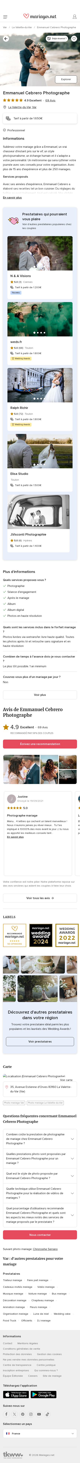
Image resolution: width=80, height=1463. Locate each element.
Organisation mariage (15, 1313)
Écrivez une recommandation (40, 744)
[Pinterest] (22, 1414)
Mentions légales (27, 1343)
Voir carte (66, 1080)
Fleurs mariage (38, 1307)
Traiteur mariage (12, 1280)
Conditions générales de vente (21, 1348)
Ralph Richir (19, 408)
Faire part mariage (37, 1280)
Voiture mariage (37, 1293)
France (16, 1433)
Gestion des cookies (49, 1354)
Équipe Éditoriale (13, 1375)
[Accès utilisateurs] (75, 17)
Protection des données (17, 1354)
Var (5, 27)
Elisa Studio (19, 474)
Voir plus (40, 695)
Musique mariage (13, 1293)
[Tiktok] (47, 1414)
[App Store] (16, 1397)
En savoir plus (12, 198)
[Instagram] (31, 1414)
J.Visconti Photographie (28, 534)
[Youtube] (39, 1414)
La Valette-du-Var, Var (22, 107)
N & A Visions (20, 276)
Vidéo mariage (46, 1287)
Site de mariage (52, 1375)
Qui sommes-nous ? (46, 1370)
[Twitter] (14, 1414)
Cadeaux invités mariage (17, 1287)
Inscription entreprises (16, 1370)
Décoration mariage (14, 1300)
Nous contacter (40, 1235)
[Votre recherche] (6, 39)
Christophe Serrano (45, 1249)
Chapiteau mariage (42, 1300)
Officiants (26, 1320)
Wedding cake (62, 1313)
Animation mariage (14, 1307)
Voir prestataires (40, 1041)
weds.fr (16, 342)
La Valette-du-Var (22, 27)
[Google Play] (44, 1397)
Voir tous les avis (38, 898)
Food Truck (9, 1320)
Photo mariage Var (14, 1102)
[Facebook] (6, 1414)
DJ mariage (44, 1320)
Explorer (66, 79)
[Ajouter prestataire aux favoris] (74, 39)
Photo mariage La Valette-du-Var (45, 1102)
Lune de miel (41, 1313)
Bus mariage (59, 1293)
